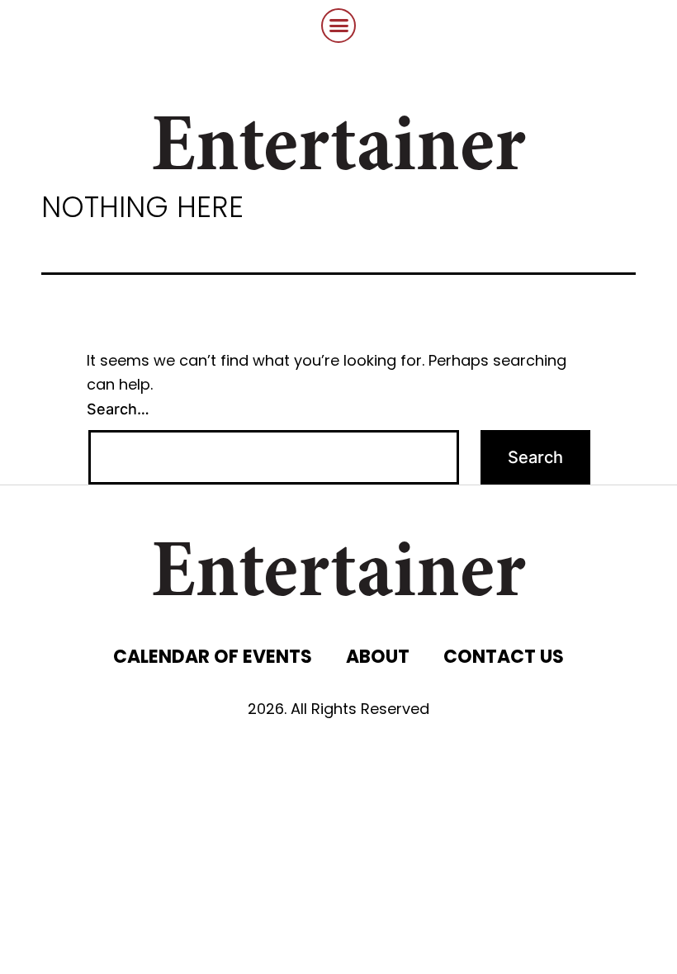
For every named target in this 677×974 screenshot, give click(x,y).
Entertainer (338, 150)
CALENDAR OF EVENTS (212, 656)
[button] (338, 25)
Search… (118, 409)
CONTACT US (503, 656)
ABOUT (378, 656)
